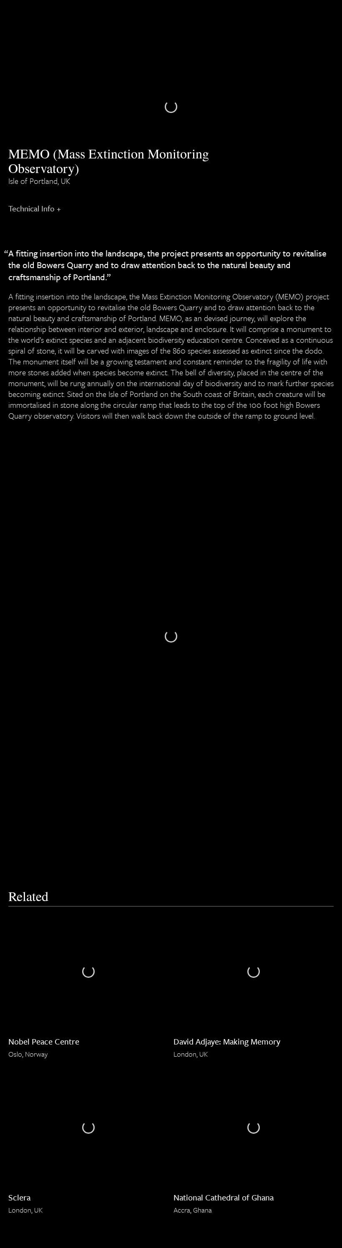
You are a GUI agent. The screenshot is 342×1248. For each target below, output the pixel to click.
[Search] (315, 16)
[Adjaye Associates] (13, 17)
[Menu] (330, 16)
